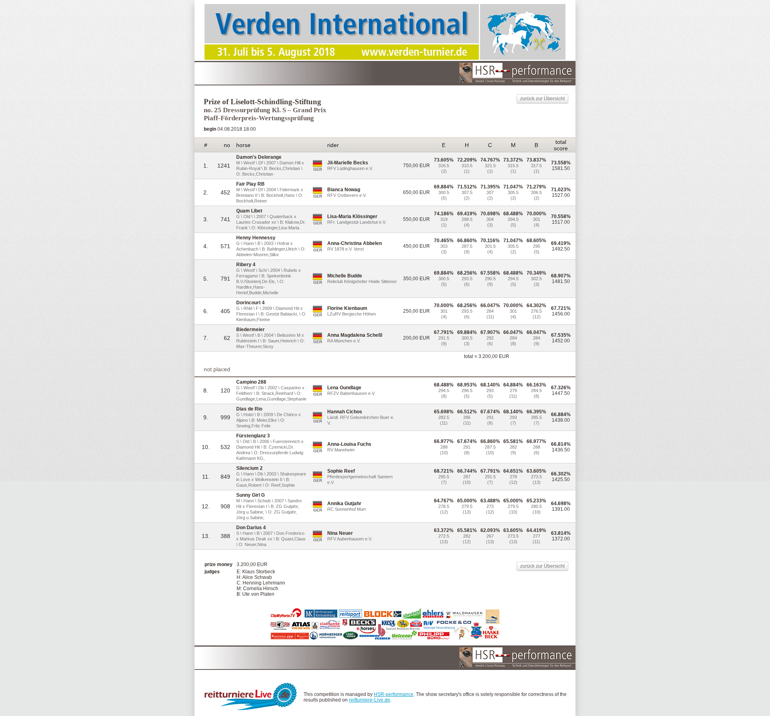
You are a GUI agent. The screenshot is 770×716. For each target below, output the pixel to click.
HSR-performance (393, 694)
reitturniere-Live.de (369, 700)
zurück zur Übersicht (542, 98)
